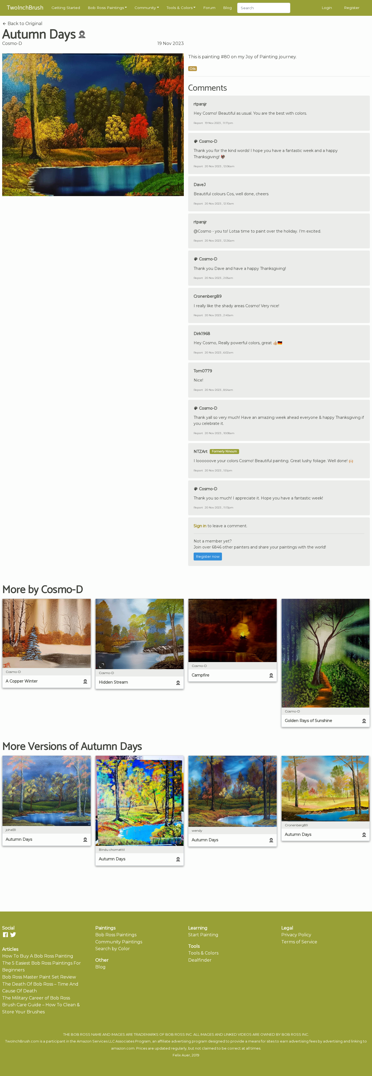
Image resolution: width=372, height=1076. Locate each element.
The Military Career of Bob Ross (36, 998)
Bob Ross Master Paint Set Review (39, 977)
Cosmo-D (12, 43)
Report (198, 123)
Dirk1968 (202, 333)
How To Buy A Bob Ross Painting (37, 956)
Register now (207, 556)
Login (327, 7)
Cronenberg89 (208, 296)
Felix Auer (181, 1055)
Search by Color (112, 948)
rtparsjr (200, 104)
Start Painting (203, 934)
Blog (227, 7)
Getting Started (65, 7)
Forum (209, 7)
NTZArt (201, 451)
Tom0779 (203, 370)
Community (145, 7)
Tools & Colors (180, 7)
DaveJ (200, 184)
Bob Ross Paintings (106, 7)
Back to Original (24, 23)
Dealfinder (200, 960)
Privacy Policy (296, 934)
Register (351, 7)
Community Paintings (118, 941)
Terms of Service (299, 941)
